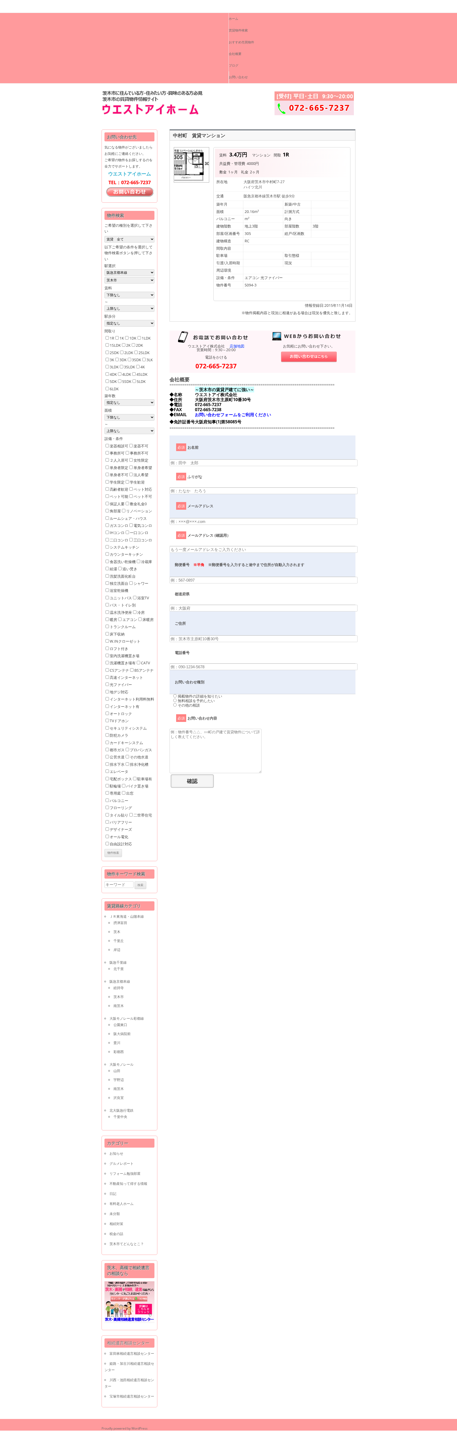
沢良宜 (118, 1097)
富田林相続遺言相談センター (131, 1353)
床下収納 (117, 634)
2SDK (114, 352)
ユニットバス (121, 597)
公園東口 (120, 1024)
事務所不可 (139, 453)
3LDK (114, 366)
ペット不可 (143, 496)
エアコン (129, 619)
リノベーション (139, 510)
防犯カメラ (119, 735)
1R (112, 338)
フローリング (121, 807)
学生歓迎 (137, 482)
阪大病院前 (122, 1033)
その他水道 (139, 756)
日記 (112, 1193)
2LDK (128, 352)
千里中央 (120, 1116)
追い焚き (129, 568)
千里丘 (118, 940)
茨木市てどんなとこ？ (126, 1243)
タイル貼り (119, 815)
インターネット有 (124, 706)
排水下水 (117, 764)
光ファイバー (121, 684)
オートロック (121, 713)
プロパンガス (141, 749)
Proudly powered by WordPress (125, 1428)
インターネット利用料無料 (132, 699)
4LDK (126, 374)
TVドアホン (119, 720)
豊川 (116, 1042)
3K (112, 359)
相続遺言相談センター (128, 1343)
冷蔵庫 (146, 561)
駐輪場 (115, 785)
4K (142, 366)
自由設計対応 (121, 843)
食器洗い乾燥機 (123, 561)
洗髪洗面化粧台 (123, 576)
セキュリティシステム (128, 728)
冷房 (141, 612)
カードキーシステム (126, 742)
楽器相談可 (119, 445)
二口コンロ (119, 539)
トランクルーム (123, 626)
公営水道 (117, 756)
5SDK (126, 381)
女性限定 (141, 460)
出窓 (130, 793)
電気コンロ (143, 525)
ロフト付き (119, 648)
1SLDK (115, 345)
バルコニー (119, 800)
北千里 (118, 968)
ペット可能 (119, 496)
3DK (123, 359)
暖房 (113, 619)
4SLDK (142, 374)
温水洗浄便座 (121, 612)
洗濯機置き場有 (123, 662)
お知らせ (116, 1153)
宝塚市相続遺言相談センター (131, 1396)
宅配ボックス (121, 778)
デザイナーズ (121, 829)
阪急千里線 (118, 962)
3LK (150, 359)
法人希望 (141, 474)
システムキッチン (124, 547)
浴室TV (143, 597)
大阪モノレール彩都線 (126, 1018)
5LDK (141, 381)
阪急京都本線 (119, 981)
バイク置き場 (137, 785)
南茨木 (118, 1005)
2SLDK (144, 352)
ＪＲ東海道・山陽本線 (126, 916)
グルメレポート (121, 1163)
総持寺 (118, 987)
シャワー (141, 583)
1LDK (146, 338)
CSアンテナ (119, 670)
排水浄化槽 (139, 764)
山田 (116, 1070)
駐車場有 (144, 778)
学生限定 (117, 482)
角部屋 (115, 510)
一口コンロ (139, 532)
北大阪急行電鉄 (121, 1110)
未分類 (114, 1213)
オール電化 (119, 836)
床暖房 (148, 619)
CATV (145, 662)
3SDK (136, 359)
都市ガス (117, 749)
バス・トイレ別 (123, 604)
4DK (113, 374)
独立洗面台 (119, 583)
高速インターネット (126, 677)
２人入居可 (119, 460)
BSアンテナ (144, 670)
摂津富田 (120, 922)
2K (128, 345)
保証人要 (117, 503)
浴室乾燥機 (119, 590)
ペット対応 (143, 489)
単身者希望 (143, 467)
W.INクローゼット (125, 641)
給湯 (113, 568)
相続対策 (116, 1223)
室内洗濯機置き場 (124, 655)
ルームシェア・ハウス (128, 518)
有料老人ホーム (121, 1203)
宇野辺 (118, 1079)
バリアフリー (121, 822)
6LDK (114, 388)
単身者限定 (119, 467)
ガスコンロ (119, 525)
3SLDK (129, 366)
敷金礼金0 (138, 503)
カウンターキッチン (126, 554)
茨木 (116, 931)
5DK (113, 381)
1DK (132, 338)
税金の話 (116, 1233)
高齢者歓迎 (119, 489)
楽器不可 (141, 445)
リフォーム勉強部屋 (124, 1173)
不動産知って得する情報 (128, 1183)
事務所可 (117, 453)
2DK (139, 345)
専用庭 (115, 793)
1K (122, 338)
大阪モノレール (121, 1064)
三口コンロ (143, 539)
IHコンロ (117, 532)
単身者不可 (119, 474)
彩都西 (118, 1051)
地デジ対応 (119, 691)
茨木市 (118, 996)
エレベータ (119, 771)
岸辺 (116, 949)
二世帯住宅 (143, 815)
